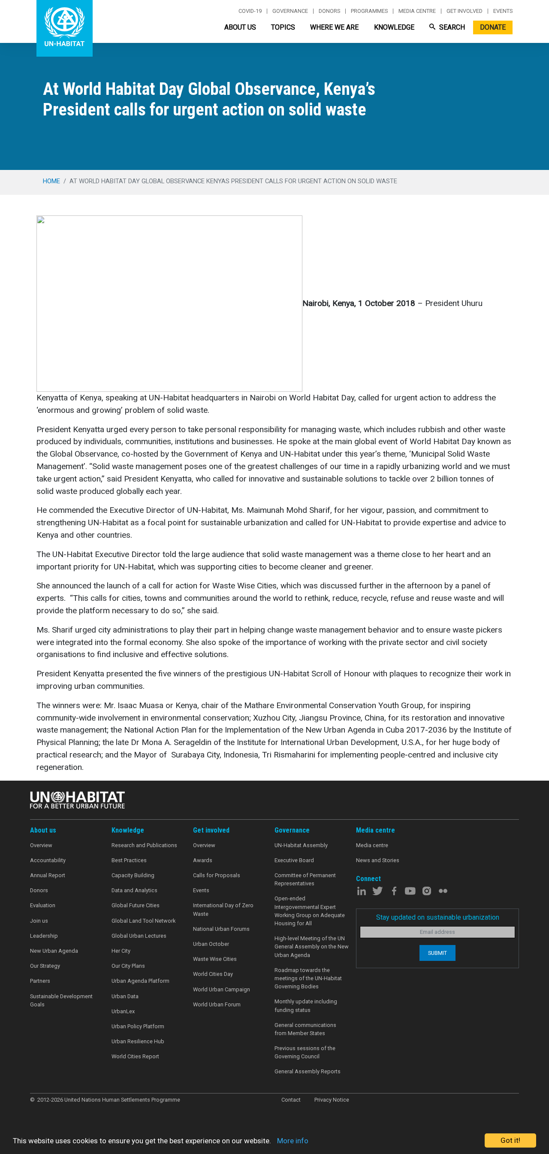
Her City (121, 951)
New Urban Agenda (54, 951)
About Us (240, 27)
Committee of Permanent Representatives (305, 879)
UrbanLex (123, 1011)
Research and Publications (144, 845)
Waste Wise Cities (215, 959)
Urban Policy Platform (138, 1026)
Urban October (211, 944)
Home (51, 181)
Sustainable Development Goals (61, 1000)
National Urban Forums (221, 929)
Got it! (510, 1140)
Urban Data (125, 996)
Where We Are (334, 27)
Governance (290, 11)
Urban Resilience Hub (138, 1041)
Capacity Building (133, 875)
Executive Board (294, 860)
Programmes (369, 11)
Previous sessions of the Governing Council (304, 1052)
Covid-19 (250, 11)
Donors (329, 11)
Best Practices (129, 860)
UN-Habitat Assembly (301, 845)
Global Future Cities (136, 905)
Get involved (464, 11)
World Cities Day (213, 974)
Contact (291, 1099)
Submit (437, 953)
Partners (40, 981)
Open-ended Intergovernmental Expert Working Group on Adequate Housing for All (309, 911)
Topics (283, 27)
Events (503, 11)
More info (292, 1140)
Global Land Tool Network (143, 921)
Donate (493, 27)
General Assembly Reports (307, 1071)
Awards (202, 860)
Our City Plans (128, 966)
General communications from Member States (305, 1029)
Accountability (48, 860)
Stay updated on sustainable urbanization (437, 917)
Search (451, 27)
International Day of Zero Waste (223, 909)
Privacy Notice (331, 1099)
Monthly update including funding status (305, 1005)
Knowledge (394, 27)
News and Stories (377, 860)
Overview (41, 845)
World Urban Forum (217, 1004)
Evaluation (42, 905)
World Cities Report (135, 1056)
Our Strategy (45, 966)
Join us (39, 921)
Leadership (44, 936)
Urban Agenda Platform (140, 981)
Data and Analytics (134, 890)
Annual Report (47, 875)
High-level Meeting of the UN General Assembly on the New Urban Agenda (311, 946)
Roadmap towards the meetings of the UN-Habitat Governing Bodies (308, 978)
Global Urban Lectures (139, 936)
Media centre (417, 11)
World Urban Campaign (221, 989)
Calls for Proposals (216, 875)
